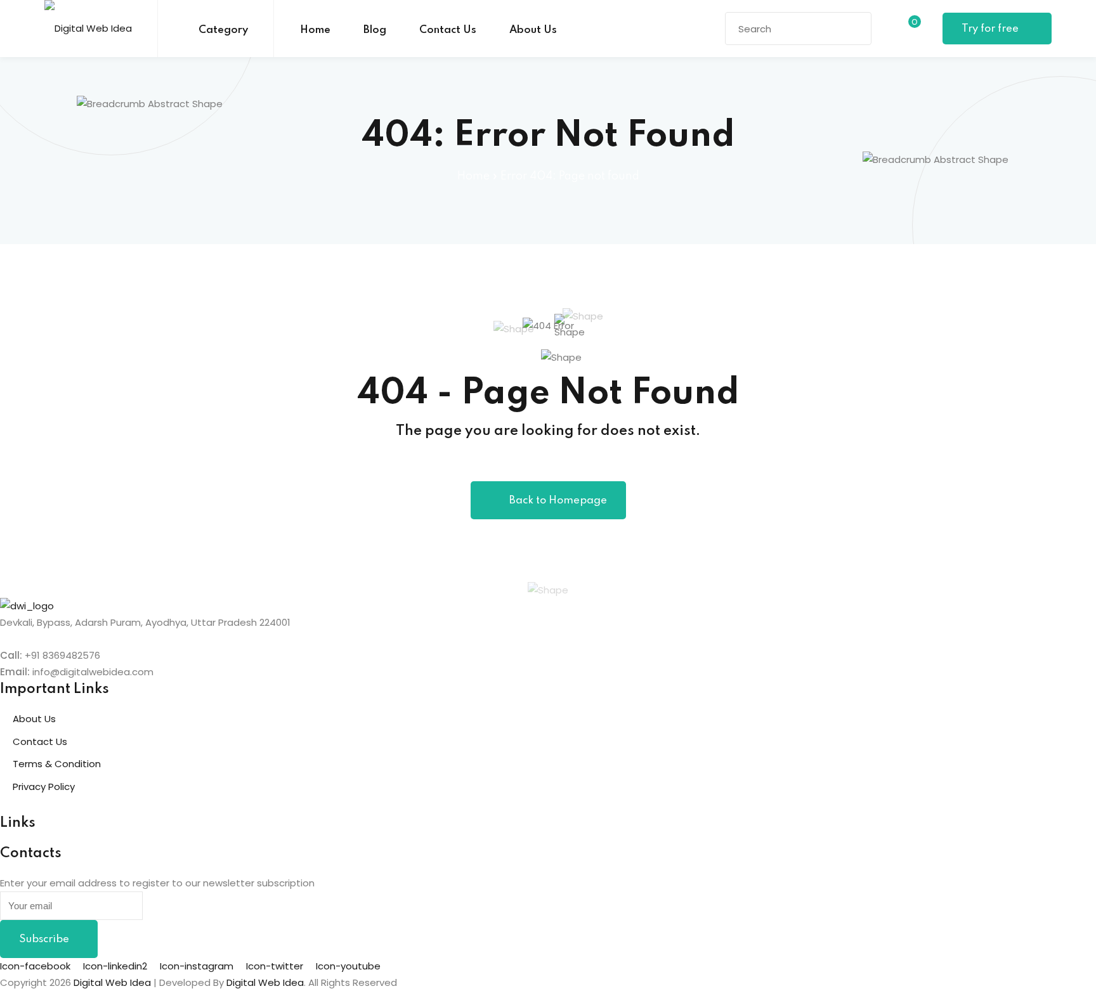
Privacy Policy (44, 786)
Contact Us (447, 30)
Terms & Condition (57, 763)
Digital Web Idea (265, 982)
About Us (533, 30)
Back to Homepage (558, 500)
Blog (374, 30)
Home (315, 30)
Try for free (991, 28)
